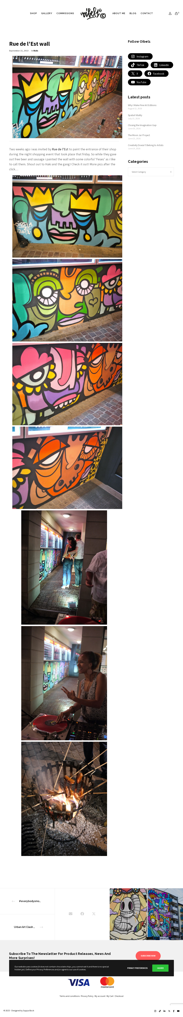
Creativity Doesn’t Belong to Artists (145, 145)
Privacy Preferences (137, 968)
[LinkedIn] (164, 1011)
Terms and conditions (70, 996)
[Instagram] (155, 1011)
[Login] (168, 13)
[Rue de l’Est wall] (70, 914)
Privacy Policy (88, 996)
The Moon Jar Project (139, 135)
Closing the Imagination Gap (142, 125)
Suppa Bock (28, 1010)
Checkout (119, 996)
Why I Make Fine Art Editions (142, 105)
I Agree (160, 968)
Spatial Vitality (135, 115)
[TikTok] (160, 1011)
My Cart (111, 996)
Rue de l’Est (60, 149)
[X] (169, 1011)
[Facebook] (173, 1011)
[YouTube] (178, 1011)
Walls (35, 50)
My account (101, 996)
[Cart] (175, 13)
